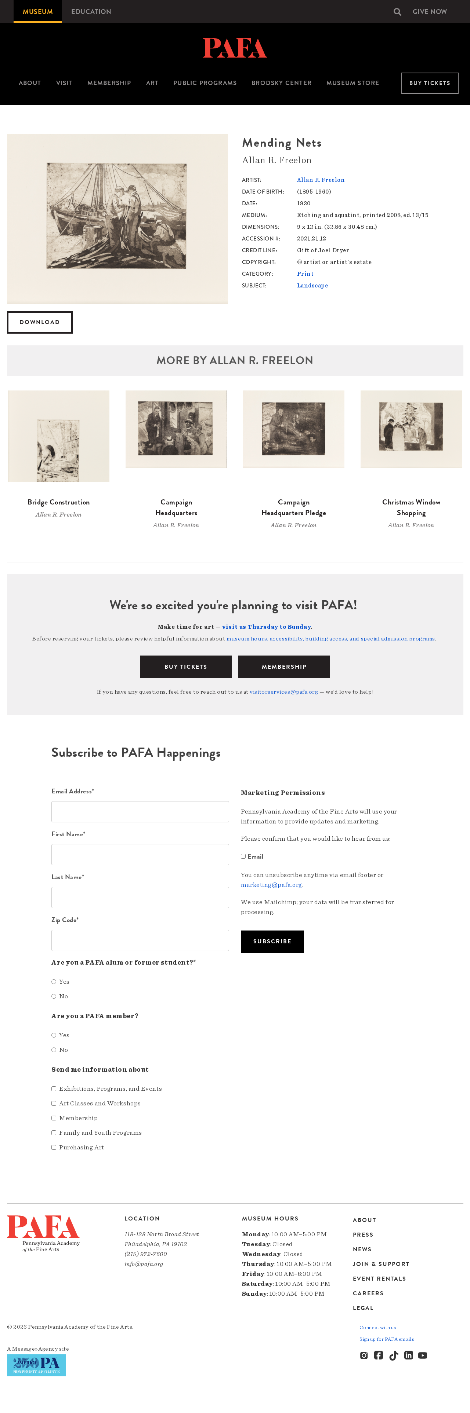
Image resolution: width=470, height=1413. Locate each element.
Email (255, 856)
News (362, 1249)
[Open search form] (397, 12)
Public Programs (205, 83)
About (30, 83)
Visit (64, 83)
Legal (363, 1308)
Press (363, 1234)
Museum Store (352, 83)
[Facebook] (379, 1356)
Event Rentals (379, 1278)
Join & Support (381, 1264)
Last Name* (67, 877)
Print (305, 274)
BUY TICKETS (185, 667)
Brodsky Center (282, 83)
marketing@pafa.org (271, 885)
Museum (38, 11)
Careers (368, 1293)
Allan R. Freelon (321, 180)
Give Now (430, 11)
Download (39, 322)
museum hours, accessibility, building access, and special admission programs (331, 639)
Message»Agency (35, 1349)
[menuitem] (38, 11)
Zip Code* (65, 920)
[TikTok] (394, 1356)
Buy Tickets (430, 83)
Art (152, 83)
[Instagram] (364, 1356)
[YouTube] (423, 1356)
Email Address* (72, 791)
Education (91, 11)
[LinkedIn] (409, 1356)
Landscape (312, 286)
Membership (109, 83)
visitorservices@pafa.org (284, 692)
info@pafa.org (143, 1264)
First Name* (68, 834)
